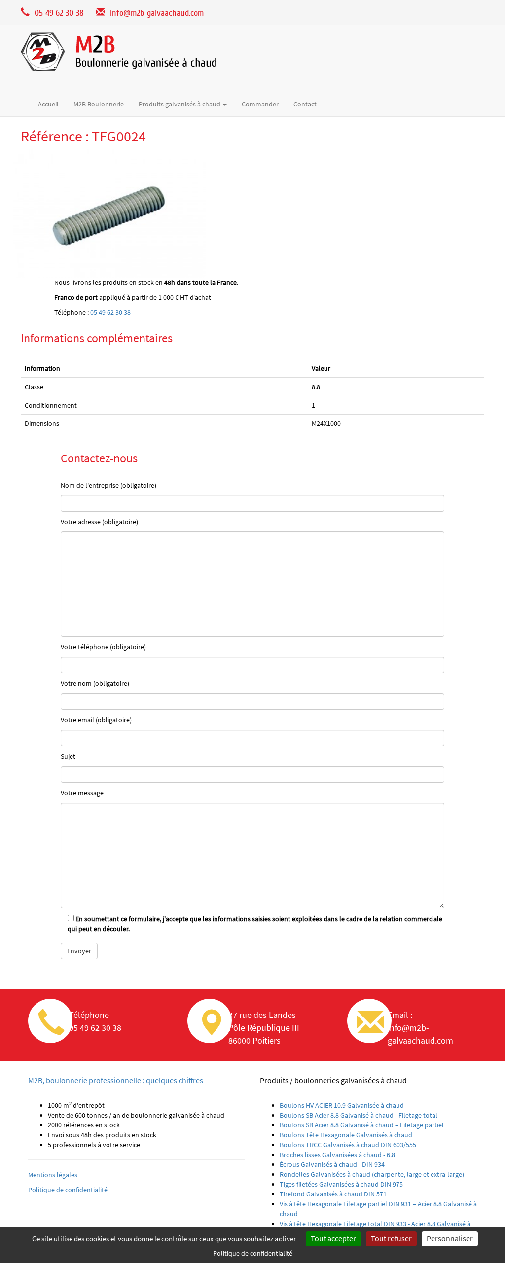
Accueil (48, 104)
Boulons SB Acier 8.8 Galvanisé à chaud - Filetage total (358, 1115)
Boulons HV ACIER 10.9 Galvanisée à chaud (342, 1105)
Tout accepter (333, 1238)
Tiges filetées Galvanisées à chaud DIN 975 (341, 1184)
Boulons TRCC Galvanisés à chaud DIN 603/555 (348, 1144)
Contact (305, 104)
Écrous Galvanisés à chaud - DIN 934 (332, 1164)
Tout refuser (391, 1238)
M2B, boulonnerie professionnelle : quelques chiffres (115, 1080)
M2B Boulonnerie (98, 104)
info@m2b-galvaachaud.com (157, 13)
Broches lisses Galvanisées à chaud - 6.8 (337, 1154)
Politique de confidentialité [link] (252, 1253)
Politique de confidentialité (68, 1189)
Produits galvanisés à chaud (180, 104)
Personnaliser (450, 1238)
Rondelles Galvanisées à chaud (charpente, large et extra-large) (372, 1174)
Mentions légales (52, 1174)
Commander (260, 104)
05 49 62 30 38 (110, 312)
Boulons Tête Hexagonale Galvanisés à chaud (346, 1134)
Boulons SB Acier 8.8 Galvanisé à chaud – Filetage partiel (362, 1125)
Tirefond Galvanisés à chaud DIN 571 (333, 1194)
